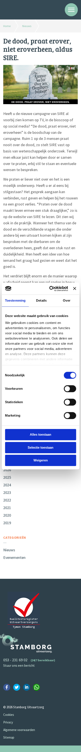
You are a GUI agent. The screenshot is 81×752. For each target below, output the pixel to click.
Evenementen (14, 557)
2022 (7, 500)
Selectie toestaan (40, 447)
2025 (7, 477)
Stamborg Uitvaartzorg (22, 9)
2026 (7, 469)
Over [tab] (66, 300)
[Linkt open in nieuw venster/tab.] (7, 688)
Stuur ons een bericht (19, 665)
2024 (7, 484)
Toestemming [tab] (15, 300)
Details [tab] (41, 300)
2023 (7, 492)
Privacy (8, 722)
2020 (7, 515)
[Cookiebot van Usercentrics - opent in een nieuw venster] (51, 288)
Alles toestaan (40, 434)
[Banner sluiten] (74, 288)
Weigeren (40, 460)
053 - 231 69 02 (15, 659)
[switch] (70, 388)
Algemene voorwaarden (19, 730)
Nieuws (9, 549)
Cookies (8, 715)
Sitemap (8, 737)
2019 (7, 522)
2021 (7, 507)
